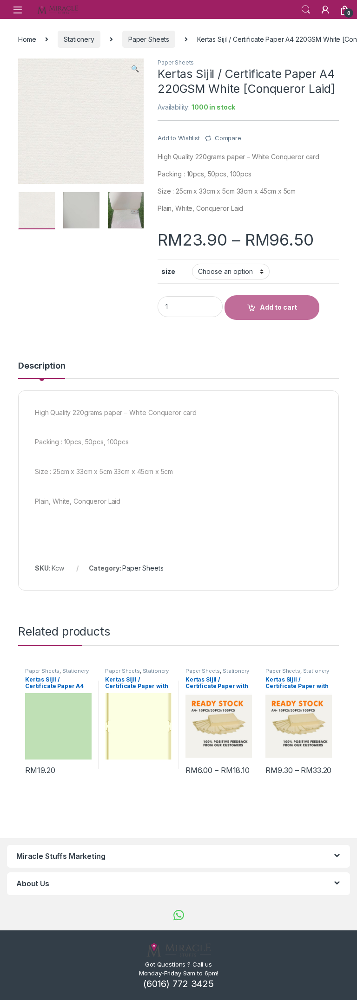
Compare (228, 138)
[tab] (41, 370)
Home (27, 39)
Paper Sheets (148, 39)
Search (306, 10)
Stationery (79, 39)
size (168, 271)
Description (41, 366)
